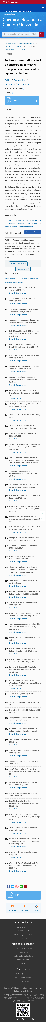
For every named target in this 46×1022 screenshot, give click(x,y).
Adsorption (36, 221)
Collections (23, 952)
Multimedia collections (23, 956)
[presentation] (11, 168)
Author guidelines (23, 974)
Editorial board (23, 931)
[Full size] (42, 518)
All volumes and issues (23, 949)
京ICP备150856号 (37, 995)
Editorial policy (23, 981)
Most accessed (23, 960)
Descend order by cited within (14, 283)
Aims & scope (23, 927)
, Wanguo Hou (19, 80)
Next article (22, 269)
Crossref (12, 293)
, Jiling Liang (10, 84)
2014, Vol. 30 (9, 47)
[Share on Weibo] (17, 886)
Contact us (23, 938)
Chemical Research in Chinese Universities (17, 11)
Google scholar (21, 293)
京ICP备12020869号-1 (19, 995)
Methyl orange (22, 221)
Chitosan (8, 221)
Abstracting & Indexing (23, 935)
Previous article (19, 264)
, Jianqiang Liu (23, 84)
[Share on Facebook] (8, 886)
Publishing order (10, 278)
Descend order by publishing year (28, 278)
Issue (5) (20, 47)
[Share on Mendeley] (25, 886)
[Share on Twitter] (12, 886)
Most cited (23, 964)
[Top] (42, 513)
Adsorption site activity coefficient (19, 227)
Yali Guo (8, 80)
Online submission (23, 978)
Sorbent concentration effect (23, 224)
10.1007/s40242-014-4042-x (15, 49)
